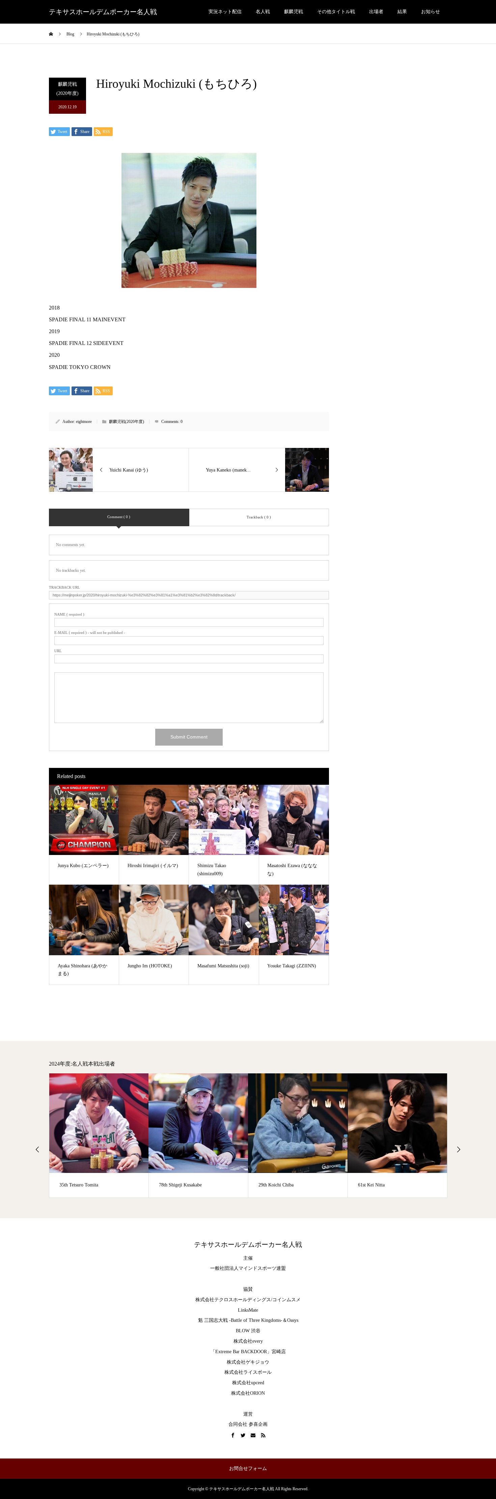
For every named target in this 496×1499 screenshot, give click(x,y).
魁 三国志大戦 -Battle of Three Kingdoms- (240, 1320)
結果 (402, 11)
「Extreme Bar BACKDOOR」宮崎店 (248, 1351)
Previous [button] (37, 1149)
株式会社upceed (248, 1382)
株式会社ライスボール (248, 1372)
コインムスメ (286, 1299)
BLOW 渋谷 (248, 1330)
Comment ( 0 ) (118, 517)
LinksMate (248, 1310)
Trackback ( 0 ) (259, 517)
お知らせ (430, 11)
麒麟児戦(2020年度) (67, 89)
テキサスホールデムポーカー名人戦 (103, 11)
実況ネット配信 (225, 11)
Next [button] (458, 1149)
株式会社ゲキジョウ (248, 1362)
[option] (99, 1135)
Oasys (292, 1320)
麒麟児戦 (293, 11)
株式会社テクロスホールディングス (233, 1299)
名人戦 (263, 11)
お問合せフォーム (248, 1468)
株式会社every (248, 1341)
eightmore (84, 421)
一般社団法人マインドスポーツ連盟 (248, 1268)
